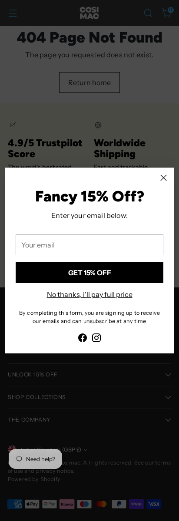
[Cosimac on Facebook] (82, 339)
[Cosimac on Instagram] (96, 339)
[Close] (163, 178)
